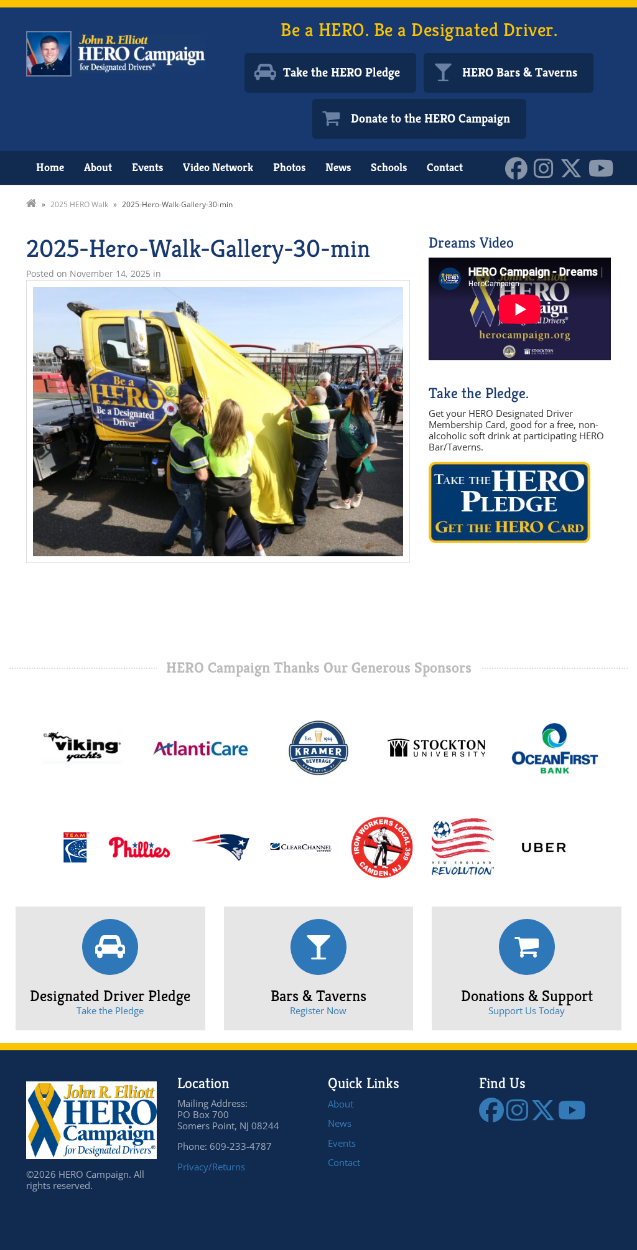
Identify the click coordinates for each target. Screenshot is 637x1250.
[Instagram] (547, 167)
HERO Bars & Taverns (519, 72)
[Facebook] (519, 167)
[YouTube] (604, 167)
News (338, 167)
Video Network (218, 167)
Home (50, 167)
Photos (289, 167)
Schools (389, 167)
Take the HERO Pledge (341, 72)
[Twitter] (574, 167)
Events (147, 167)
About (98, 167)
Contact (445, 167)
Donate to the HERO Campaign (430, 118)
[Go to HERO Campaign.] (31, 204)
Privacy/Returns (211, 1166)
